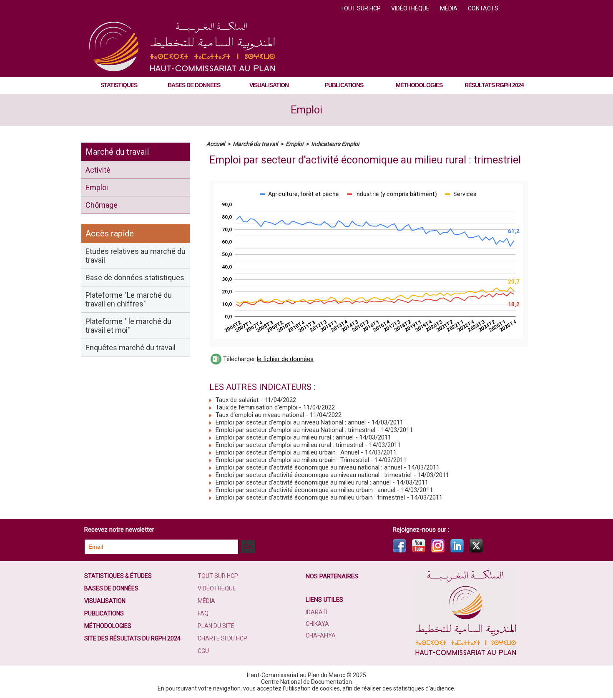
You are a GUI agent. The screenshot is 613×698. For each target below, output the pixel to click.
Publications (344, 85)
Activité (98, 170)
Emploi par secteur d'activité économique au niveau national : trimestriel (313, 475)
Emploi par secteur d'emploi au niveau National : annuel (290, 422)
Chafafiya (321, 635)
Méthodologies (419, 85)
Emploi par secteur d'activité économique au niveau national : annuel (308, 467)
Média (449, 8)
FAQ (203, 613)
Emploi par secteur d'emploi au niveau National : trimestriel (294, 430)
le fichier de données (285, 359)
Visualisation (269, 85)
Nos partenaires (332, 576)
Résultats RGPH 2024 (494, 85)
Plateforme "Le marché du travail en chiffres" (128, 299)
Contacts (483, 8)
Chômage (101, 205)
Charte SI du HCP (222, 638)
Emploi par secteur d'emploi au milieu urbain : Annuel (286, 452)
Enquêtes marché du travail (130, 347)
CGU (203, 651)
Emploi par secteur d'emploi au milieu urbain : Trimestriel (291, 460)
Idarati (316, 612)
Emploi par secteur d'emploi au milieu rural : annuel (284, 437)
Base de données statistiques (134, 277)
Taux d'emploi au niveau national (259, 415)
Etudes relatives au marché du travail (135, 255)
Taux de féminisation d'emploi (255, 407)
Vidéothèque (411, 8)
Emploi (306, 110)
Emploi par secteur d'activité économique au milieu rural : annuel (302, 482)
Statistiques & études (118, 575)
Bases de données (194, 85)
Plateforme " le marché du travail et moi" (128, 325)
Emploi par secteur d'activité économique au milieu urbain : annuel (304, 490)
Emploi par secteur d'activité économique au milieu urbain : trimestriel (309, 497)
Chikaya (317, 623)
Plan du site (216, 626)
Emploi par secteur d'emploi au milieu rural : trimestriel (288, 445)
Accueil (215, 144)
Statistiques (118, 85)
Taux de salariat (236, 400)
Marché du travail (117, 152)
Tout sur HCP (361, 8)
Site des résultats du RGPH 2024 (132, 638)
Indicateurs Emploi (335, 144)
